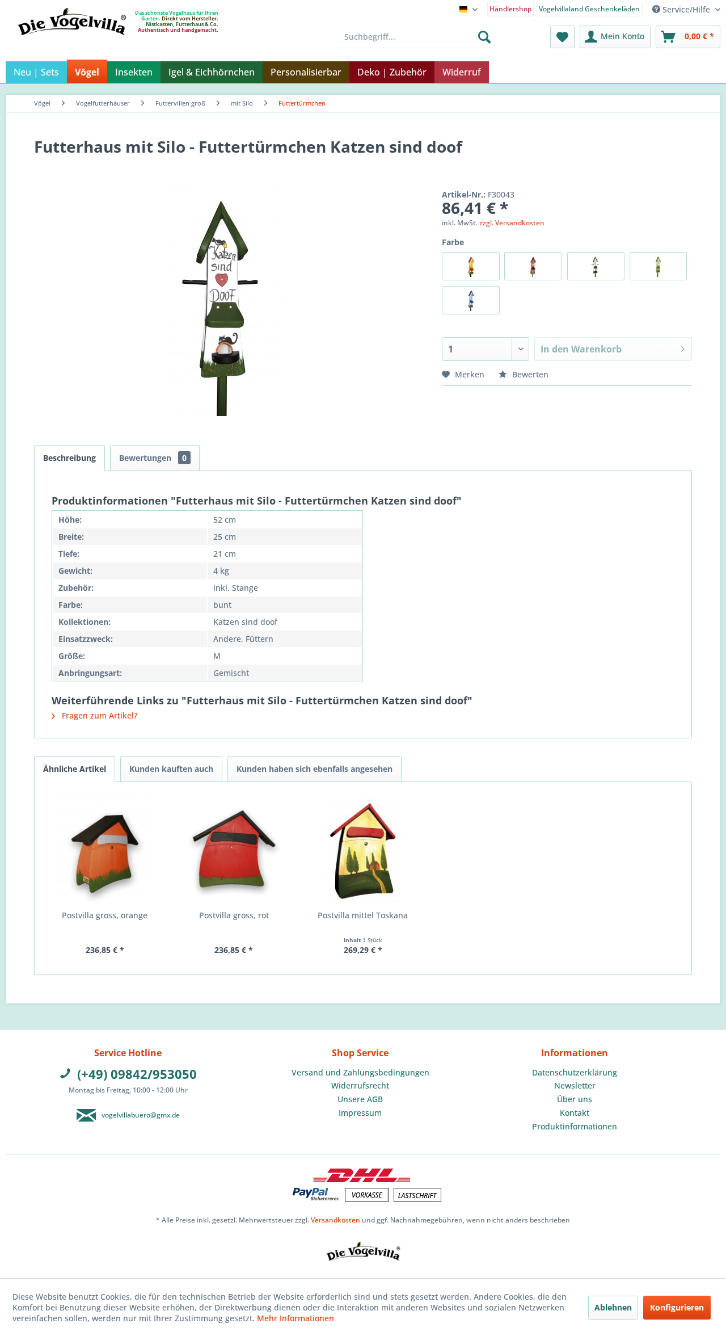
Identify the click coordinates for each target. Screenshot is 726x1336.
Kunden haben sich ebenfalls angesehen (314, 768)
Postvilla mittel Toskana (363, 915)
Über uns (574, 1099)
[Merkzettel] (562, 37)
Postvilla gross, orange (104, 915)
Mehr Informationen (295, 1318)
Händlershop (510, 9)
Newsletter (575, 1085)
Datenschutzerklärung (574, 1072)
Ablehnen (613, 1307)
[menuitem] (510, 8)
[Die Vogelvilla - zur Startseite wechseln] (71, 45)
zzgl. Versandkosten (511, 223)
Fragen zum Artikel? (98, 715)
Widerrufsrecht (360, 1085)
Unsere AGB (360, 1099)
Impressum (360, 1112)
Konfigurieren (677, 1307)
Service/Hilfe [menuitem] (686, 9)
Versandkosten (335, 1220)
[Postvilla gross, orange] (105, 850)
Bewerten (529, 374)
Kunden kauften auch (171, 768)
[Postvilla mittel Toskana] (363, 850)
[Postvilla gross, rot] (234, 850)
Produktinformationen (574, 1126)
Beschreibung (69, 457)
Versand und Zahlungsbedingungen (360, 1072)
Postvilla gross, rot (234, 915)
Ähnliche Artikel (74, 768)
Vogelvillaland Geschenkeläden (589, 9)
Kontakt (574, 1112)
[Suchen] (484, 37)
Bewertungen (153, 457)
